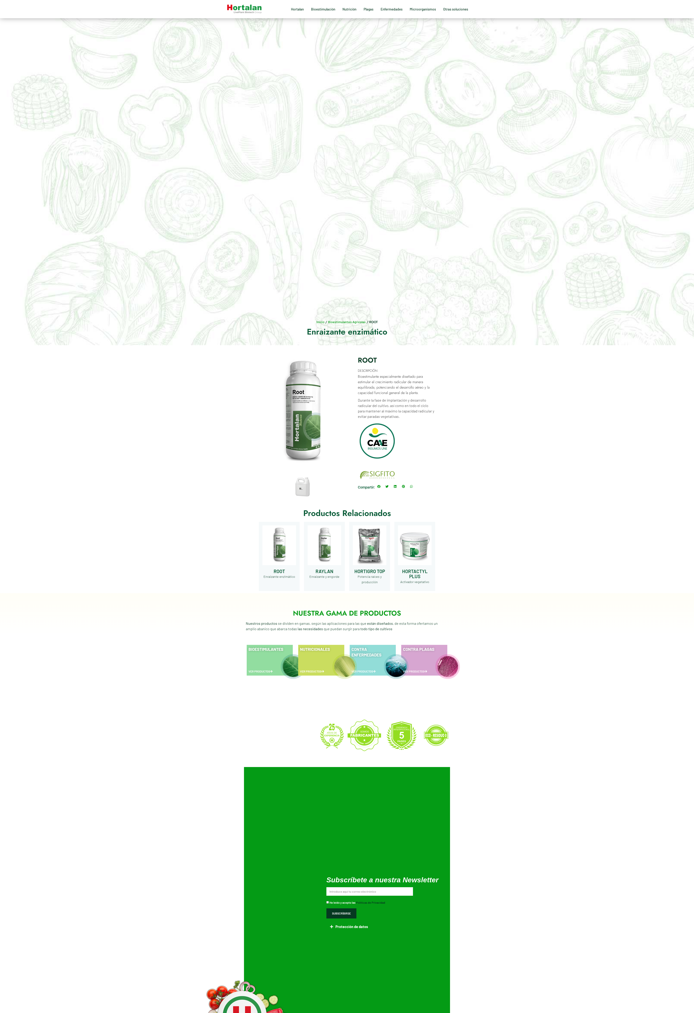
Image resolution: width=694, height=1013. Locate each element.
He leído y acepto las (357, 902)
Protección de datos (351, 926)
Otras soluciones (455, 9)
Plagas (368, 9)
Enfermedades (391, 9)
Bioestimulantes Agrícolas (347, 322)
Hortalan (297, 9)
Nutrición (349, 9)
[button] (379, 486)
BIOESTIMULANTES (266, 649)
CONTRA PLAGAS (418, 649)
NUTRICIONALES (315, 649)
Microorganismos (423, 9)
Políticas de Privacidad (370, 902)
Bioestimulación (323, 9)
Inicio (320, 322)
